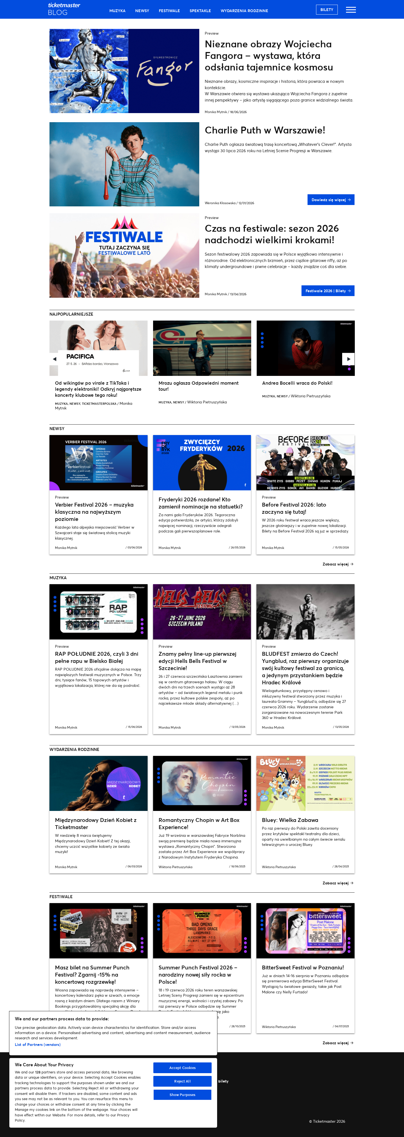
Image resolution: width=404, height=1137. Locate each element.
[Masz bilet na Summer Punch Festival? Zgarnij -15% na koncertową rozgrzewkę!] (98, 930)
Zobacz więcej (335, 564)
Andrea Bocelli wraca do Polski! (221, 383)
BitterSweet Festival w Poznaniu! (303, 967)
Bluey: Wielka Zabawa (290, 820)
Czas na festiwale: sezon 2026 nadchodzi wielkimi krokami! (272, 234)
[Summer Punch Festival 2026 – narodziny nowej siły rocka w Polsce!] (202, 930)
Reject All (182, 1081)
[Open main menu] (351, 12)
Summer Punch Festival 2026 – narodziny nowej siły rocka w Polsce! (198, 974)
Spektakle (200, 10)
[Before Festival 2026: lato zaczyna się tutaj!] (305, 462)
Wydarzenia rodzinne (244, 10)
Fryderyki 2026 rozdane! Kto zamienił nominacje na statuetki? (201, 503)
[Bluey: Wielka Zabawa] (305, 783)
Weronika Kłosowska (220, 203)
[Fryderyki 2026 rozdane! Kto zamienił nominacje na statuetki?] (202, 462)
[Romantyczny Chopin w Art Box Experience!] (202, 783)
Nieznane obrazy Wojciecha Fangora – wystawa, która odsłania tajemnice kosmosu (269, 55)
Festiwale (169, 10)
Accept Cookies (182, 1067)
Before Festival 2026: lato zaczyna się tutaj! (294, 508)
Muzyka (117, 10)
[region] (113, 1069)
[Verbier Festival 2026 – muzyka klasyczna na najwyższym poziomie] (98, 462)
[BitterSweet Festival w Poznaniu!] (305, 930)
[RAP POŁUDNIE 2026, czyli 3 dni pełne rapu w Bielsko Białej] (98, 611)
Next (348, 359)
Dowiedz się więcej (329, 199)
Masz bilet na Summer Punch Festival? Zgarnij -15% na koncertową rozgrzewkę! (92, 974)
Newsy (142, 10)
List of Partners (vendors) (37, 1044)
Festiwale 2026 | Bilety (326, 290)
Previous (55, 359)
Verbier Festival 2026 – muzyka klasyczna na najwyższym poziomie (94, 512)
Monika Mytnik (216, 112)
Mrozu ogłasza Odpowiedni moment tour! (122, 386)
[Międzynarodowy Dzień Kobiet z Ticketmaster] (98, 783)
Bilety (326, 9)
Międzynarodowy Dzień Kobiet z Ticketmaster (96, 823)
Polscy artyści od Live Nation (321, 383)
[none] (125, 364)
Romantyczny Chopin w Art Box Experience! (199, 823)
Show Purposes (183, 1094)
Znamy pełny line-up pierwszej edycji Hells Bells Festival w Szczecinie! (197, 661)
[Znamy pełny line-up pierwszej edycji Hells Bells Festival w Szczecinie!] (202, 611)
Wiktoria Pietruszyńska (130, 401)
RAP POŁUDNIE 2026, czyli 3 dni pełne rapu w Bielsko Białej (96, 657)
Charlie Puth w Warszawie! (265, 129)
